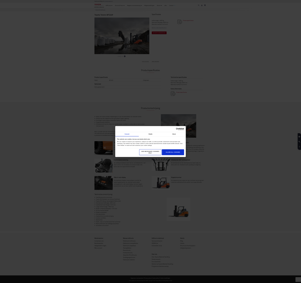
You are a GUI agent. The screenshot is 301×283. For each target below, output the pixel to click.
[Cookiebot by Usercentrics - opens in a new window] (177, 129)
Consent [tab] (127, 134)
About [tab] (174, 134)
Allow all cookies (173, 152)
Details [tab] (150, 134)
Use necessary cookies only (150, 152)
